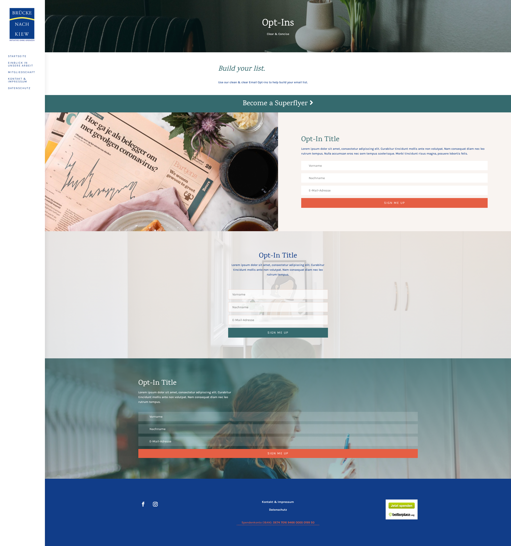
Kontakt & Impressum (17, 80)
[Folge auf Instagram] (155, 504)
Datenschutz (19, 88)
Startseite (17, 56)
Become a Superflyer (276, 103)
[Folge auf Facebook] (143, 504)
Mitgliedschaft (21, 72)
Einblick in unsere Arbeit (20, 64)
